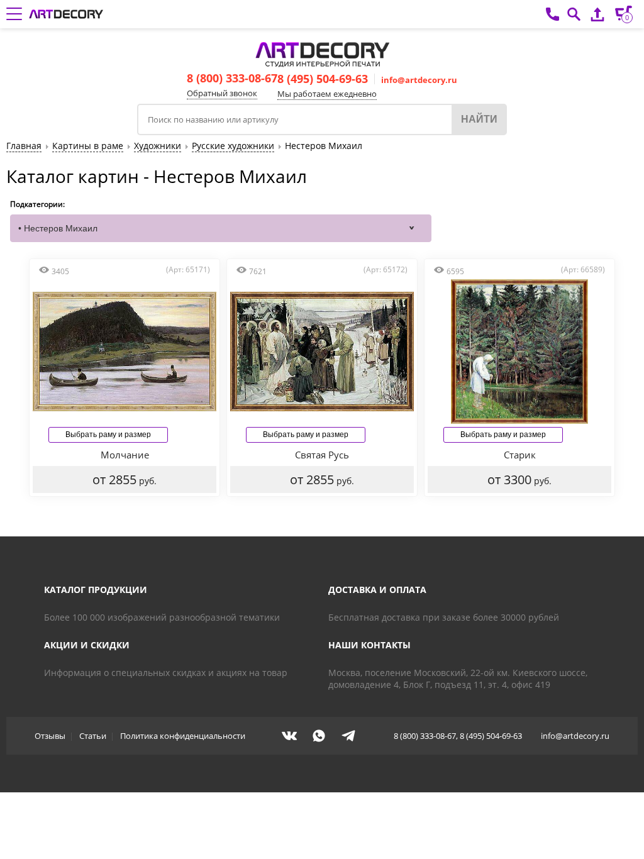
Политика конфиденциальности (182, 735)
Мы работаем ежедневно (327, 93)
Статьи (92, 735)
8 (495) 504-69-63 (322, 78)
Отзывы (50, 735)
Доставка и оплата (377, 590)
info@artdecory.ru (419, 80)
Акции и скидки (87, 645)
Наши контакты (369, 645)
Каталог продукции (95, 590)
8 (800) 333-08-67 (232, 78)
